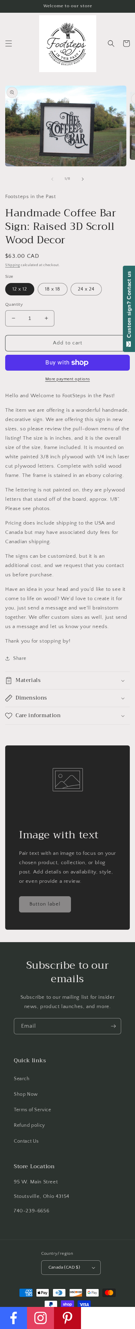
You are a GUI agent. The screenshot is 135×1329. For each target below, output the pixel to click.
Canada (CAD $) (64, 1267)
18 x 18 (52, 289)
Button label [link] (45, 904)
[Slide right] (82, 179)
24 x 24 (86, 289)
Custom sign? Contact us (129, 306)
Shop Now (26, 1094)
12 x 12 (19, 289)
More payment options (67, 379)
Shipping (12, 265)
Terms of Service (32, 1110)
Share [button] (19, 658)
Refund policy (29, 1125)
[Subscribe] (113, 1026)
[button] (8, 43)
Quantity (14, 304)
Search (22, 1079)
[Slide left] (52, 179)
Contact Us (26, 1141)
